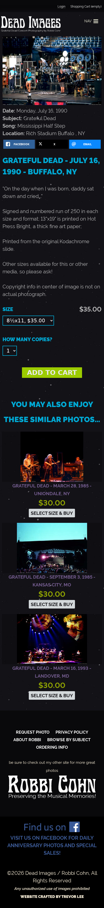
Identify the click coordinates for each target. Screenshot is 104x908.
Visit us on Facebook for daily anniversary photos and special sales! (52, 845)
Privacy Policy (72, 732)
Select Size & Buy (52, 513)
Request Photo (32, 732)
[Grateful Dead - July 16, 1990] (52, 103)
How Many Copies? (27, 339)
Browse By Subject (69, 739)
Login (61, 6)
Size (8, 309)
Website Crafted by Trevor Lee (52, 896)
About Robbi (27, 739)
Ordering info (52, 747)
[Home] (30, 24)
